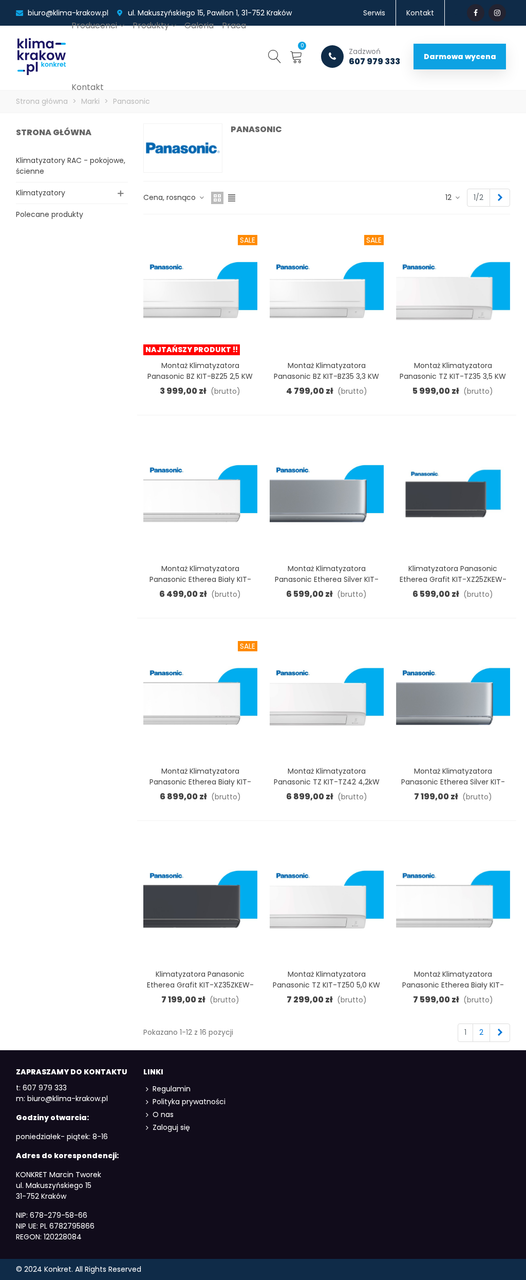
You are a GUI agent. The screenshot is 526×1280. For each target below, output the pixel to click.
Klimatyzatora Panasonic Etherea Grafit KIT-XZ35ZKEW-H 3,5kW (200, 985)
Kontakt (87, 87)
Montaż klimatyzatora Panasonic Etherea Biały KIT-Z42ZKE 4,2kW (453, 985)
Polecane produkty (49, 214)
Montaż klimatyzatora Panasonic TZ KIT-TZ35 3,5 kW (453, 370)
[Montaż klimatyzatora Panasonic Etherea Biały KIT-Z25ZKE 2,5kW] (200, 493)
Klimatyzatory (40, 193)
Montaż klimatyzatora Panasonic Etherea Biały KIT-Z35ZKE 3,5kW (200, 782)
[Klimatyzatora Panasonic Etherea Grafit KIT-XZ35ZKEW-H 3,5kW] (200, 898)
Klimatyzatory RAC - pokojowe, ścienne (70, 165)
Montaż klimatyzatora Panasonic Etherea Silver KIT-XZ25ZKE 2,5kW (327, 579)
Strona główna (53, 132)
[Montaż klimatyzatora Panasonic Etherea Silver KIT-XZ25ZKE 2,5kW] (327, 493)
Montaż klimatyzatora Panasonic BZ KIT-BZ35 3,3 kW (326, 370)
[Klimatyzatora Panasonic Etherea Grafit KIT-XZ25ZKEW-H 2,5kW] (453, 493)
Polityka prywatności (189, 1101)
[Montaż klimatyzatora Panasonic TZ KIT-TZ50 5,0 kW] (327, 898)
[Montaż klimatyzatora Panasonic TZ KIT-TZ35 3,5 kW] (453, 290)
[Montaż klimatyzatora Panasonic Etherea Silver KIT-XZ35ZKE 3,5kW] (453, 696)
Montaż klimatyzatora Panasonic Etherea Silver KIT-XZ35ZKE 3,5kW (453, 782)
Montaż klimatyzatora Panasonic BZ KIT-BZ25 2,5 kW (200, 370)
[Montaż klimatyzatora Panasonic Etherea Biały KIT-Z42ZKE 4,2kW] (453, 898)
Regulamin (172, 1089)
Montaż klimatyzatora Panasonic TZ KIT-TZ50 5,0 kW (326, 979)
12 (449, 197)
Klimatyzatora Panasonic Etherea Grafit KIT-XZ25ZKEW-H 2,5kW (453, 579)
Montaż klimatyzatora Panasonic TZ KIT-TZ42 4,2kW (327, 776)
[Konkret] (41, 56)
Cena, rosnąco (170, 197)
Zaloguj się (171, 1127)
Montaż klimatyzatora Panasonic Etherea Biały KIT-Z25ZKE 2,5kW (200, 579)
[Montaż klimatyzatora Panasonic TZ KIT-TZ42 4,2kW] (327, 696)
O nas (163, 1114)
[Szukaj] (274, 56)
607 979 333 (374, 56)
